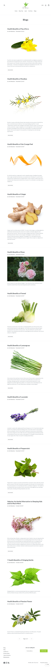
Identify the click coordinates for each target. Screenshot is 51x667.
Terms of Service (7, 655)
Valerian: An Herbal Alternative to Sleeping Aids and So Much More (24, 502)
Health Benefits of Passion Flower (19, 601)
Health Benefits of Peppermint (18, 448)
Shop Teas (21, 11)
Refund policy (6, 657)
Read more (10, 135)
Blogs (35, 11)
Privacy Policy (6, 653)
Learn (26, 11)
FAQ (4, 649)
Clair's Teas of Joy (35, 662)
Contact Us (5, 651)
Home (16, 11)
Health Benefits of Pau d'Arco (18, 29)
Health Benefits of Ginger (16, 194)
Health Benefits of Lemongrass (18, 345)
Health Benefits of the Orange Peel (20, 144)
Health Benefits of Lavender (17, 397)
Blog (4, 647)
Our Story (30, 11)
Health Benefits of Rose (16, 252)
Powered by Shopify (44, 662)
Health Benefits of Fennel (16, 293)
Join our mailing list (30, 647)
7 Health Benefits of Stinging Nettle (20, 560)
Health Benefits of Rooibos (17, 79)
